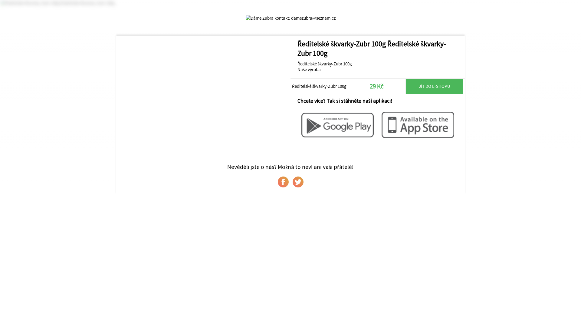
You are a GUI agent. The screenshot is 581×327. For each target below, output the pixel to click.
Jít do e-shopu (434, 86)
